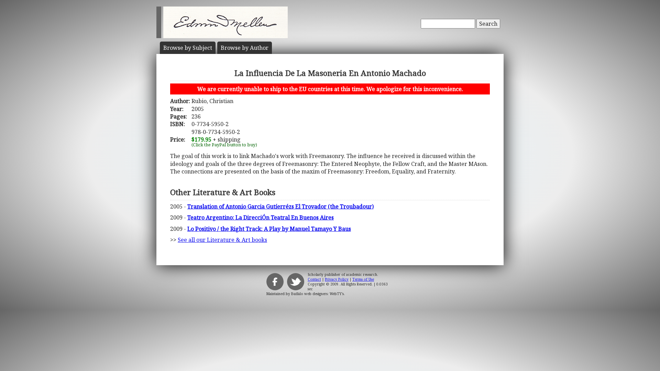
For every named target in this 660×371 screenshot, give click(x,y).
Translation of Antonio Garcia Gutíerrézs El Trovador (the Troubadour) (280, 206)
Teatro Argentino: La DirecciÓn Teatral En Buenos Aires (260, 217)
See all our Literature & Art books (222, 240)
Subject (187, 47)
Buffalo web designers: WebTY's (317, 293)
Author (244, 47)
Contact (314, 279)
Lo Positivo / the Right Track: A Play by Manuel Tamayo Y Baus (269, 229)
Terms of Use (363, 279)
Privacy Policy (337, 279)
